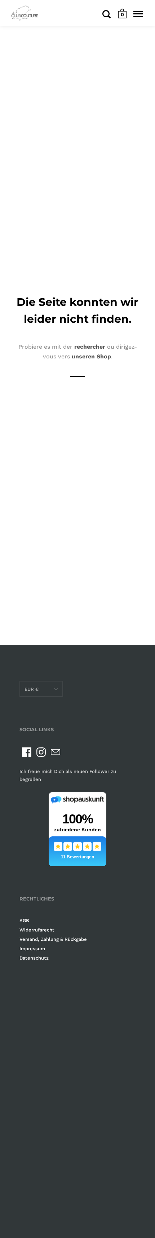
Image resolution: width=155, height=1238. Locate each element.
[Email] (55, 752)
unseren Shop (91, 356)
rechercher (89, 346)
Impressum (32, 948)
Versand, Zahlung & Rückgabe (53, 939)
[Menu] (138, 14)
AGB (24, 920)
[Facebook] (26, 752)
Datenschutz (34, 958)
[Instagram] (41, 752)
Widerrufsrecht (36, 930)
